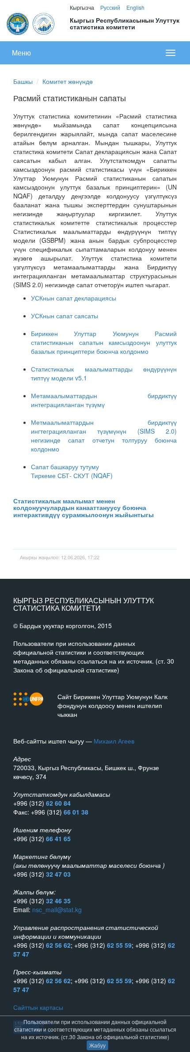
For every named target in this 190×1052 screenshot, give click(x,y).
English (135, 7)
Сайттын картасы (38, 1007)
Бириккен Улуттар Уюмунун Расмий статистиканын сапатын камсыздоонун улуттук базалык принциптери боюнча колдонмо (104, 342)
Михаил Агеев (114, 740)
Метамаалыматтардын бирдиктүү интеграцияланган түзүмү (104, 400)
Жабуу (97, 1045)
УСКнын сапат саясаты (64, 315)
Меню (21, 52)
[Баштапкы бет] (31, 22)
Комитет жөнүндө (67, 81)
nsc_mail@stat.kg (57, 909)
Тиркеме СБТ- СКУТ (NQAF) (72, 475)
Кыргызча (82, 7)
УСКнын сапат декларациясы (73, 297)
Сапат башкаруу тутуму (65, 466)
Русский (110, 7)
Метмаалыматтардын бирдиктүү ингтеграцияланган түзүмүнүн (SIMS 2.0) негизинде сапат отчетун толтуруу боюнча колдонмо (104, 435)
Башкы (23, 81)
